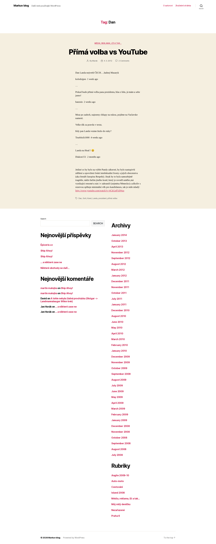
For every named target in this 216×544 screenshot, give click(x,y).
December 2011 (120, 281)
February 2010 (119, 345)
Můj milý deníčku (120, 504)
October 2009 (119, 368)
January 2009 (119, 420)
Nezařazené (118, 510)
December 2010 (120, 310)
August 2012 (118, 264)
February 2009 (119, 414)
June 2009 (117, 391)
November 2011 (120, 287)
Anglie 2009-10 (120, 475)
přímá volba (112, 198)
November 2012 (120, 252)
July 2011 (116, 298)
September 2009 (121, 374)
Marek (95, 61)
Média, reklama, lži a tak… (125, 498)
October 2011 (119, 293)
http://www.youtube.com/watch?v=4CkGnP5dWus (99, 190)
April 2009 (117, 403)
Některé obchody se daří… (54, 268)
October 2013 (119, 241)
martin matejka (48, 288)
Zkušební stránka (183, 5)
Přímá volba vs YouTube (108, 52)
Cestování (117, 487)
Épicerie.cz (46, 244)
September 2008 (121, 443)
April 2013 (117, 246)
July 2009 (117, 385)
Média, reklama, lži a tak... (108, 43)
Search (43, 219)
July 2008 (117, 455)
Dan (80, 198)
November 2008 (120, 431)
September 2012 (120, 258)
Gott (84, 198)
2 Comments (124, 61)
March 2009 (118, 408)
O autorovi (168, 5)
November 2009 (120, 362)
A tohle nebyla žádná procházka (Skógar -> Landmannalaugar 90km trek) (69, 300)
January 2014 (119, 235)
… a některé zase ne (51, 262)
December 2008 (120, 426)
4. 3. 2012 (108, 61)
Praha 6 (115, 515)
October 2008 (119, 437)
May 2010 (116, 327)
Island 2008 (118, 492)
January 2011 (118, 304)
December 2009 (120, 356)
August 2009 (118, 379)
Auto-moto (117, 481)
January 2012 (119, 275)
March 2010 (118, 339)
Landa (95, 198)
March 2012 (118, 269)
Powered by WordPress (73, 537)
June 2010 (117, 322)
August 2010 (118, 316)
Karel (89, 198)
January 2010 (119, 350)
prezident (102, 198)
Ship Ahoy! (46, 250)
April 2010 (117, 333)
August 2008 (118, 449)
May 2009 (117, 397)
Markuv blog (21, 5)
